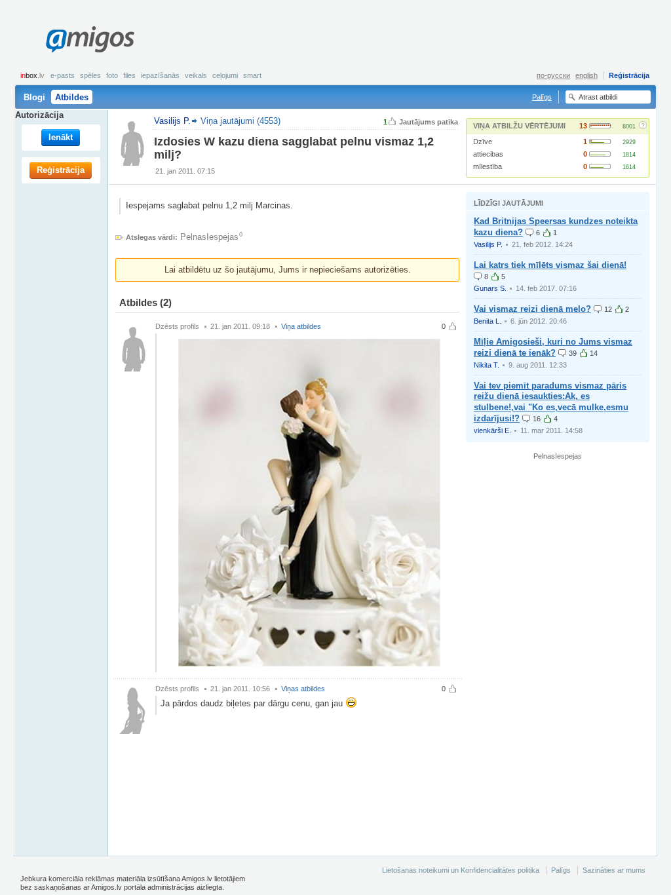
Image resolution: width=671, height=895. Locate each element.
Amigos (89, 39)
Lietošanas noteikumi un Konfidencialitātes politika (460, 870)
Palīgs (542, 97)
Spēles (90, 75)
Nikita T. (486, 365)
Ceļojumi (225, 75)
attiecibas (488, 154)
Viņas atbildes (303, 689)
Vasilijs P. (488, 244)
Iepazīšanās (160, 75)
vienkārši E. (492, 430)
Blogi (34, 97)
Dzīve (482, 141)
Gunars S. (490, 288)
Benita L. (487, 321)
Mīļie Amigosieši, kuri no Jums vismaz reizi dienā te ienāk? (553, 347)
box (32, 75)
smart (252, 75)
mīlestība (487, 166)
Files (129, 75)
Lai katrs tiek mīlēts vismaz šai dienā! (550, 265)
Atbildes (71, 97)
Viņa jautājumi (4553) (240, 121)
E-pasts (62, 75)
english (586, 75)
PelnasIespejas (209, 237)
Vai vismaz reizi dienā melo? (532, 309)
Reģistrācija (629, 75)
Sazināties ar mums (614, 870)
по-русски (553, 75)
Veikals (196, 75)
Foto (112, 75)
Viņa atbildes (301, 326)
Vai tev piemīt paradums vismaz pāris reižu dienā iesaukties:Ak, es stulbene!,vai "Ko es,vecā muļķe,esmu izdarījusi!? (551, 402)
